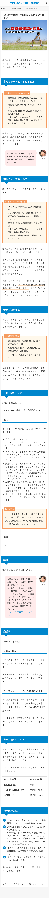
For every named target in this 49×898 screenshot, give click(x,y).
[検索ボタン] (46, 3)
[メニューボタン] (3, 3)
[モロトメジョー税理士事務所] (24, 3)
